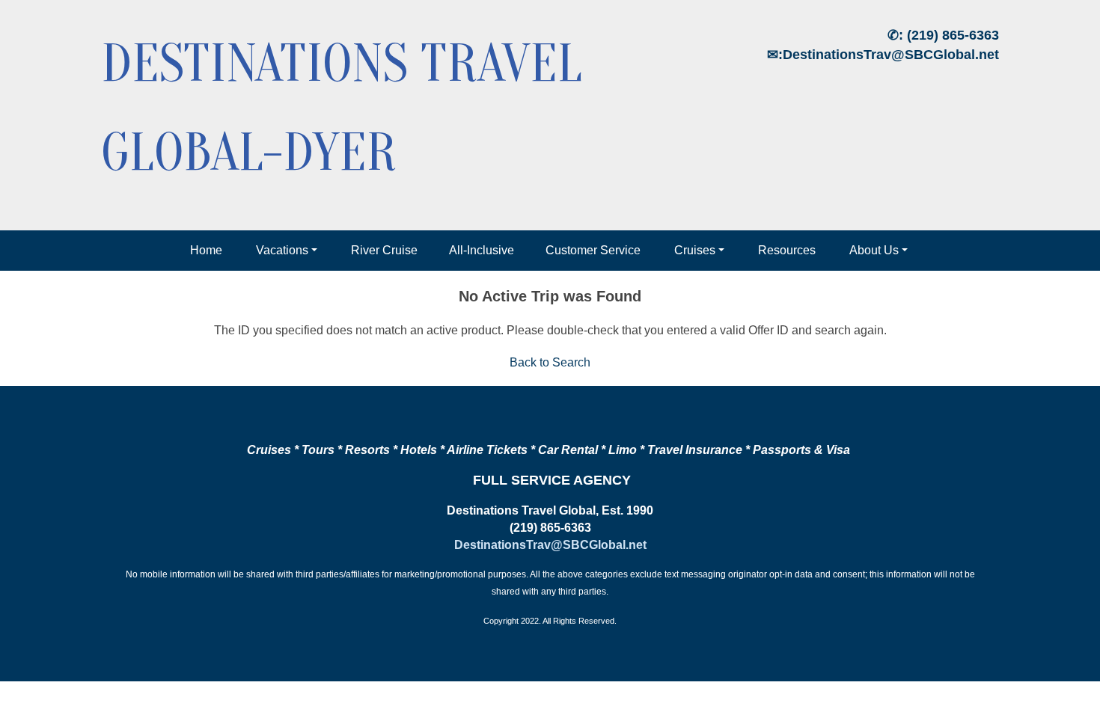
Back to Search (550, 362)
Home (206, 250)
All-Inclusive (481, 250)
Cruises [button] (694, 250)
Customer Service (593, 250)
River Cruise (384, 250)
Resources (787, 250)
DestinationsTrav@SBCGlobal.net (891, 54)
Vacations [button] (282, 250)
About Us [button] (874, 250)
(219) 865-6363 (953, 35)
